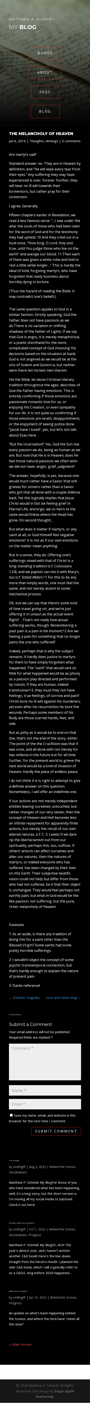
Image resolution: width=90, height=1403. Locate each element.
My (22, 27)
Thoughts (36, 141)
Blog (45, 111)
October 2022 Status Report (22, 1223)
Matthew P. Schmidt (32, 19)
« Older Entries (20, 1344)
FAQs (45, 92)
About (45, 72)
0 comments (71, 141)
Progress (35, 1235)
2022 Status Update (18, 1291)
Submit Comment (56, 1131)
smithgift (19, 1167)
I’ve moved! (14, 1160)
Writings (52, 141)
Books (45, 53)
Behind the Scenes (62, 1167)
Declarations (18, 1172)
